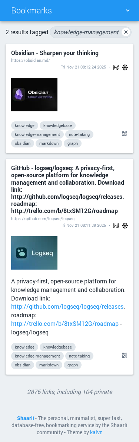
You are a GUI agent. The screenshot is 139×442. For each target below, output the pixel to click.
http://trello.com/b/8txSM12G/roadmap (65, 323)
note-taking (79, 134)
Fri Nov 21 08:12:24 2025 (83, 67)
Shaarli (25, 418)
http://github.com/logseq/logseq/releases (67, 306)
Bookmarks (31, 10)
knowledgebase (57, 125)
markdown (49, 143)
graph (72, 143)
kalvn (96, 432)
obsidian (22, 143)
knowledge (24, 125)
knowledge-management (91, 32)
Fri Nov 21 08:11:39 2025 (83, 225)
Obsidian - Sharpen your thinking (55, 52)
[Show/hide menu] (127, 10)
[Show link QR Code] (123, 134)
